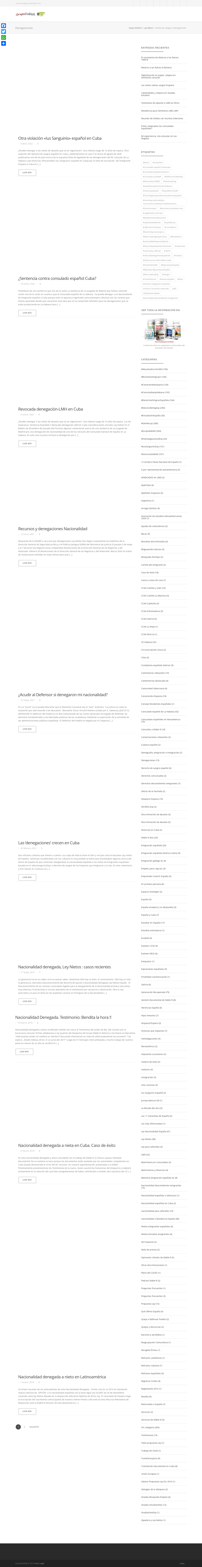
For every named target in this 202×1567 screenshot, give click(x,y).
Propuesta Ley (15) (150, 1303)
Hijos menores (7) (149, 1015)
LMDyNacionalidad (151, 293)
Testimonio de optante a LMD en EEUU (160, 102)
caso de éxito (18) (150, 572)
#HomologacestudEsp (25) (154, 438)
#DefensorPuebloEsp (173, 176)
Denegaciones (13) (150, 760)
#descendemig (169, 181)
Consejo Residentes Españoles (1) (157, 704)
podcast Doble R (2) (150, 1280)
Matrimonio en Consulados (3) (156, 1162)
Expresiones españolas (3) (154, 969)
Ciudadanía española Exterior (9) (157, 665)
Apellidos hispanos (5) (152, 493)
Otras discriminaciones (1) (154, 1265)
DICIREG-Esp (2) (148, 806)
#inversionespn (149, 208)
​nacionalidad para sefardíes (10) (157, 1211)
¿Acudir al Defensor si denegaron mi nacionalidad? (63, 694)
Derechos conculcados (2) (153, 775)
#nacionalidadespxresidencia (155, 241)
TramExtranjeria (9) (150, 1458)
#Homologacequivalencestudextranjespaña (162, 195)
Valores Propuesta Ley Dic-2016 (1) (158, 1481)
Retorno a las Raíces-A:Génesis (156, 67)
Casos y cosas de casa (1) (153, 580)
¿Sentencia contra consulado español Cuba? (57, 278)
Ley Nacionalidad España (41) (155, 1131)
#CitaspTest (157, 162)
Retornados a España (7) (153, 1404)
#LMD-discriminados (152, 227)
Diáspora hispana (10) (152, 799)
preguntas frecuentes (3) (153, 1296)
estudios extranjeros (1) (152, 930)
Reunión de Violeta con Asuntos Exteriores (162, 118)
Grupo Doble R (135, 28)
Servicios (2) (147, 1412)
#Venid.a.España (167, 279)
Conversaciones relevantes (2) (156, 737)
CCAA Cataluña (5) (150, 603)
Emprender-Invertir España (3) (156, 876)
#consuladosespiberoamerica (156, 172)
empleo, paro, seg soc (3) (153, 868)
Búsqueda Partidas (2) (152, 557)
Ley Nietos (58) (148, 1139)
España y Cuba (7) (150, 914)
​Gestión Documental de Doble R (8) (158, 1000)
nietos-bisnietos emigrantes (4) (156, 1234)
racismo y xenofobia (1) (152, 1334)
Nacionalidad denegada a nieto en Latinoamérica (62, 1376)
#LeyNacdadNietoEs (152, 222)
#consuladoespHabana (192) (155, 392)
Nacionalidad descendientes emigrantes (160, 298)
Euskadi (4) (146, 938)
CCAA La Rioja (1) (149, 626)
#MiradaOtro (176, 236)
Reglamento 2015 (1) (151, 1388)
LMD (174, 288)
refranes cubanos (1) (151, 1365)
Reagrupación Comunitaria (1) (156, 1342)
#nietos (167, 250)
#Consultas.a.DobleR (152, 176)
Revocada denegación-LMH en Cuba (50, 409)
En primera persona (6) (152, 884)
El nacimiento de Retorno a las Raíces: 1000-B (160, 58)
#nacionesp (180, 246)
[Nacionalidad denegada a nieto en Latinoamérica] (75, 1281)
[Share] (4, 43)
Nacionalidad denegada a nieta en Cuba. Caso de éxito (66, 1145)
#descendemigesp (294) (153, 407)
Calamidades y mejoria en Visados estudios (158, 93)
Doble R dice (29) (149, 837)
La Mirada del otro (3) (151, 1108)
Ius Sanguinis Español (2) (153, 1092)
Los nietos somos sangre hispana (157, 85)
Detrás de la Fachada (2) (153, 791)
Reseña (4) (146, 1396)
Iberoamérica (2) (149, 1046)
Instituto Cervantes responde (156, 288)
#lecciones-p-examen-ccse (171, 208)
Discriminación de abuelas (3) (156, 814)
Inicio (182, 1563)
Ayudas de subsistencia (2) (154, 526)
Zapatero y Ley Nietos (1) (153, 1520)
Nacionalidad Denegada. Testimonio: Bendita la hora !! (63, 1017)
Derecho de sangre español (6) (156, 768)
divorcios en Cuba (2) (151, 829)
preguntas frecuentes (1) (153, 1288)
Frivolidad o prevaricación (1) (155, 976)
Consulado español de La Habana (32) (159, 711)
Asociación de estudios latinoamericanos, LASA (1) (161, 517)
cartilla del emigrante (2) (153, 564)
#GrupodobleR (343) (151, 431)
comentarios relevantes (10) (155, 673)
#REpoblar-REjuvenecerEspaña (156, 269)
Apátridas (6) (147, 485)
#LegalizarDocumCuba (153, 213)
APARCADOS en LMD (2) (152, 477)
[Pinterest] (176, 3)
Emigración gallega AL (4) (153, 860)
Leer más (27, 172)
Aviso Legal (39, 1563)
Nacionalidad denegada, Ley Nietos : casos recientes (64, 967)
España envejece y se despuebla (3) (158, 907)
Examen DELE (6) (149, 953)
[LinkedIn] (156, 3)
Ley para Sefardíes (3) (152, 1146)
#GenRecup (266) (149, 423)
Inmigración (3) (148, 1077)
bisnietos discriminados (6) (154, 541)
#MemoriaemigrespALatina (155, 236)
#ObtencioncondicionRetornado (157, 260)
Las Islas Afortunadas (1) (153, 1123)
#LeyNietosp (169, 222)
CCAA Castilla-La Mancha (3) (155, 595)
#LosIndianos (170, 227)
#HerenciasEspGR (150, 190)
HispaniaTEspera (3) (151, 1023)
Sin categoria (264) (150, 1427)
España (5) (146, 899)
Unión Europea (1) (150, 1473)
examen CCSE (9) (149, 945)
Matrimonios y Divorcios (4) (154, 1170)
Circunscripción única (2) (153, 649)
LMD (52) (145, 1154)
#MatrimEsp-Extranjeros (153, 232)
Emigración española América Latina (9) (160, 853)
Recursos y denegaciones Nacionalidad (52, 528)
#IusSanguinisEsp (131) (152, 446)
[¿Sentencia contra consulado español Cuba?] (75, 228)
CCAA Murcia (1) (149, 634)
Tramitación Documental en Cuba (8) (159, 1466)
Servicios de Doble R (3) (152, 1419)
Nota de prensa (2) (150, 1249)
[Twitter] (137, 3)
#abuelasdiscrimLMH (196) (154, 369)
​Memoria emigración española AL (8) (159, 1177)
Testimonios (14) (149, 1435)
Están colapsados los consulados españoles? (157, 127)
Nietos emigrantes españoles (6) (157, 1226)
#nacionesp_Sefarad (152, 250)
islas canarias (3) (149, 1085)
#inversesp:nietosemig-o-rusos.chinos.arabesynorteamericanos (159, 202)
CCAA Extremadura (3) (152, 611)
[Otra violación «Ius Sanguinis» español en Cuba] (75, 88)
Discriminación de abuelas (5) (156, 822)
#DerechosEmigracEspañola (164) (157, 400)
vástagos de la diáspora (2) (154, 1489)
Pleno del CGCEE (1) (150, 1272)
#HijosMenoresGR (170, 190)
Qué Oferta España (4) (152, 1311)
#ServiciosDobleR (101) (152, 454)
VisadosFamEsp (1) (150, 1512)
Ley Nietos (148, 28)
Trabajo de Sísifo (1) (151, 1450)
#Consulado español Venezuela (156, 167)
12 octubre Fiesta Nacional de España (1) (161, 462)
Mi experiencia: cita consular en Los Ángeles (159, 137)
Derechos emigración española (156, 284)
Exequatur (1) (147, 961)
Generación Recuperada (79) (155, 992)
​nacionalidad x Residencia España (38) (160, 1218)
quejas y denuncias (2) (152, 1327)
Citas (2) (145, 657)
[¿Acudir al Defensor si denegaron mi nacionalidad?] (75, 631)
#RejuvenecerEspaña (170, 265)
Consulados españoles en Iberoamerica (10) (160, 720)
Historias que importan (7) (154, 1030)
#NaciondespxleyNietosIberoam (157, 246)
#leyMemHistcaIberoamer (154, 217)
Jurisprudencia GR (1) (151, 1100)
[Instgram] (170, 3)
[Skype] (150, 3)
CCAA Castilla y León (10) (153, 588)
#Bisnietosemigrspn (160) (153, 376)
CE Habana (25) (148, 642)
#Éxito (180, 279)
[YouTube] (163, 3)
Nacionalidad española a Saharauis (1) (160, 1195)
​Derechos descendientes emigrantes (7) (160, 783)
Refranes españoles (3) (152, 1373)
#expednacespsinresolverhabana (157, 186)
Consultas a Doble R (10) (153, 729)
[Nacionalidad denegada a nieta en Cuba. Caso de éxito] (75, 1104)
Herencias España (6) (151, 1007)
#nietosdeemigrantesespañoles (157, 255)
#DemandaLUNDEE (151, 181)
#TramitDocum (149, 279)
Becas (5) (145, 533)
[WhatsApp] (4, 37)
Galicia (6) (146, 984)
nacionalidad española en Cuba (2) (158, 1203)
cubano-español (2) (150, 744)
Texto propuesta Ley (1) (152, 1442)
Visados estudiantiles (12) (153, 1504)
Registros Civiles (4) (150, 1381)
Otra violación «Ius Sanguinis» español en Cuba (60, 138)
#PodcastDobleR (150, 265)
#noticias (178, 255)
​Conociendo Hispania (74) (153, 696)
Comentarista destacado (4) (154, 680)
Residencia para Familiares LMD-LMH (159, 110)
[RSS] (183, 3)
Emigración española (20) (153, 845)
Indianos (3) (147, 1069)
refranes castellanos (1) (153, 1357)
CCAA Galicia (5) (149, 618)
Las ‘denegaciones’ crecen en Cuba (48, 842)
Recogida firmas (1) (150, 1350)
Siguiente (34, 1427)
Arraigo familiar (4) (150, 508)
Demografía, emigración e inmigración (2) (161, 752)
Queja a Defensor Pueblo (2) (155, 1319)
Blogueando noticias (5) (152, 549)
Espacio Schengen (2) (151, 891)
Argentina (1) (147, 500)
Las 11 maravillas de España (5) (156, 1116)
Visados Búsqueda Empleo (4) (155, 1497)
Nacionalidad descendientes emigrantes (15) (161, 1186)
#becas (146, 162)
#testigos (166, 274)
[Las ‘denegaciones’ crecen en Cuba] (75, 788)
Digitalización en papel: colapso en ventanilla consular (158, 76)
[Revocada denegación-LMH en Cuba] (75, 363)
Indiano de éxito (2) (150, 1061)
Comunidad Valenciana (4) (154, 688)
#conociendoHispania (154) (154, 384)
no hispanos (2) (149, 1242)
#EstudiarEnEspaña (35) (153, 415)
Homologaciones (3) (150, 1038)
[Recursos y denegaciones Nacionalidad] (75, 488)
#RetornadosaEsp (151, 274)
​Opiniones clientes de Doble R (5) (157, 1257)
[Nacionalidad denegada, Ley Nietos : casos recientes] (75, 924)
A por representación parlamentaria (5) (160, 469)
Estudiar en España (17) (153, 922)
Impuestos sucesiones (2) (153, 1054)
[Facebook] (143, 3)
